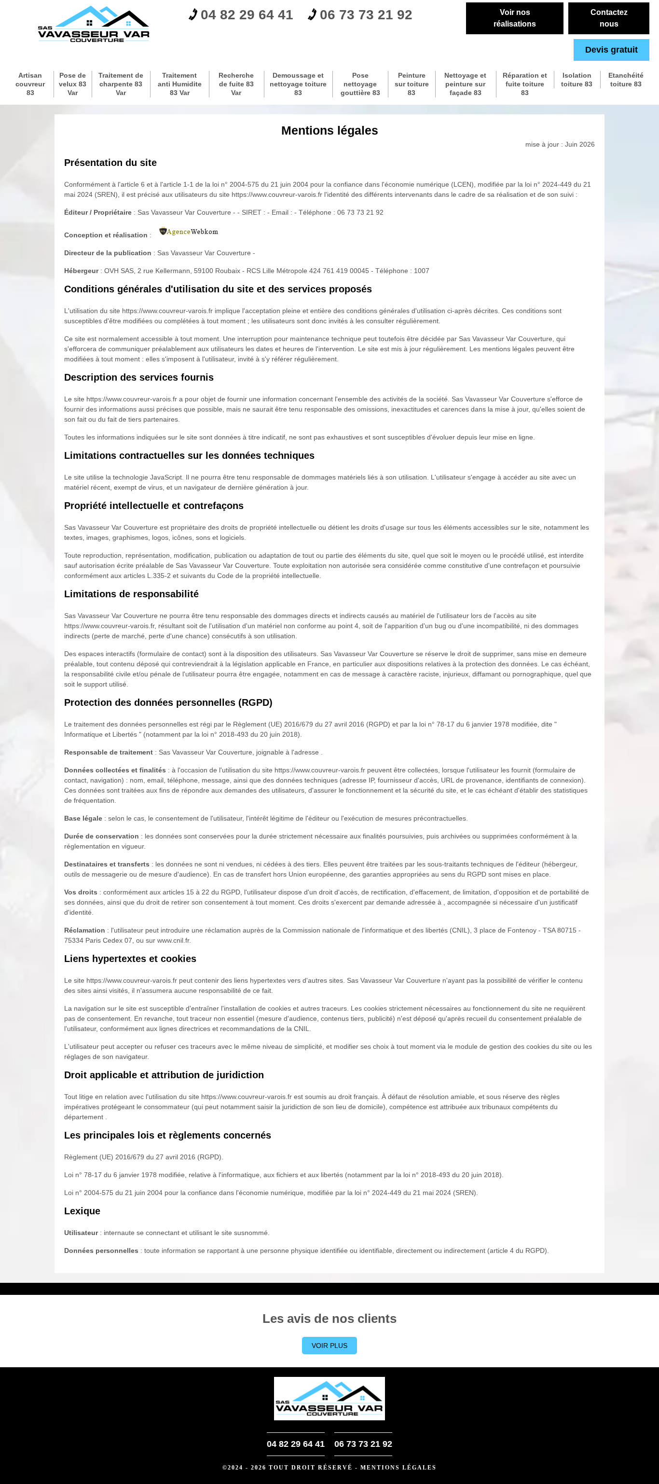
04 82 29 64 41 (247, 14)
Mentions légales (398, 1467)
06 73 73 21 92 (366, 14)
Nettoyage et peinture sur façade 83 (465, 83)
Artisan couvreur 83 (30, 83)
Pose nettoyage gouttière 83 (360, 83)
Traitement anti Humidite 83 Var (180, 83)
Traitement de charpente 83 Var (120, 83)
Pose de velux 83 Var (72, 83)
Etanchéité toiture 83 (626, 79)
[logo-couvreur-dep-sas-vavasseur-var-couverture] (94, 24)
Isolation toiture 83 (576, 79)
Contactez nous (609, 18)
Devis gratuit (611, 50)
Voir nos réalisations (515, 18)
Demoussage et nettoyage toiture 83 (298, 83)
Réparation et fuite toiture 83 (525, 83)
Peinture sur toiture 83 (412, 83)
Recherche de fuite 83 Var (236, 83)
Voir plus (329, 1345)
